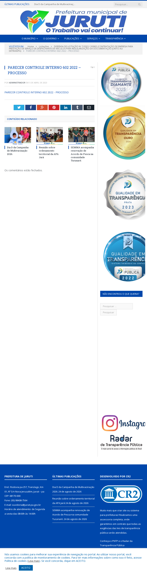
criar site (122, 510)
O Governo (50, 38)
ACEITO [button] (25, 567)
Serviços (92, 38)
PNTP (115, 541)
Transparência (114, 38)
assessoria (106, 519)
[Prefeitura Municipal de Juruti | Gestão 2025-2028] (73, 20)
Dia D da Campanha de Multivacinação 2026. (18, 150)
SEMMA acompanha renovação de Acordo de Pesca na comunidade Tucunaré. (82, 154)
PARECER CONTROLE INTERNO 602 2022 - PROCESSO (36, 92)
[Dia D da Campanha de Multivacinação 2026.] (17, 135)
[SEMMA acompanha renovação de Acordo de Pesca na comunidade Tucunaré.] (81, 135)
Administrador (17, 82)
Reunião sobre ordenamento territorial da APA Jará (55, 4)
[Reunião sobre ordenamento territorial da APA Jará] (49, 135)
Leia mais (33, 561)
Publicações (71, 38)
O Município (28, 38)
